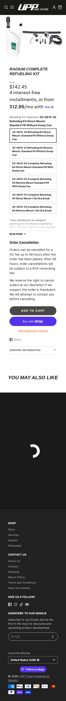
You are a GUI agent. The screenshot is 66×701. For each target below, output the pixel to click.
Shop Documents (19, 588)
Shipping (13, 571)
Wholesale (14, 545)
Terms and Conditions (22, 582)
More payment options (33, 330)
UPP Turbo (26, 676)
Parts (11, 529)
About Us (14, 561)
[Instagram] (16, 604)
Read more (16, 234)
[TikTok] (21, 604)
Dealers (13, 540)
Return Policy (16, 577)
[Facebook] (10, 604)
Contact (13, 566)
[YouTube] (27, 604)
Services (13, 535)
